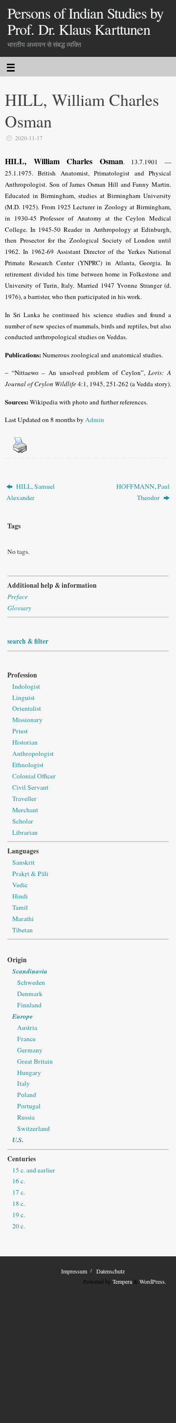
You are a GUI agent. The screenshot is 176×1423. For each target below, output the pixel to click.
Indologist (26, 686)
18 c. (18, 1203)
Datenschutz (110, 1271)
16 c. (18, 1180)
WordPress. (152, 1281)
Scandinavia (29, 970)
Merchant (25, 809)
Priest (20, 730)
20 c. (18, 1226)
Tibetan (22, 929)
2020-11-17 (29, 138)
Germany (30, 1050)
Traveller (24, 798)
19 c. (18, 1214)
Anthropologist (33, 753)
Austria (27, 1027)
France (26, 1038)
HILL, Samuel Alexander (30, 492)
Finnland (29, 1004)
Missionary (27, 719)
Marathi (23, 918)
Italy (23, 1083)
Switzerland (33, 1128)
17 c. (18, 1192)
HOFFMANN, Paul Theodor (143, 492)
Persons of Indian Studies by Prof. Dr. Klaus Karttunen (85, 21)
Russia (26, 1117)
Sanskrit (23, 862)
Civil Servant (30, 787)
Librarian (25, 832)
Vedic (20, 884)
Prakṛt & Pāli (30, 873)
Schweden (31, 982)
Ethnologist (28, 764)
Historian (25, 742)
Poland (26, 1094)
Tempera (122, 1281)
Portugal (29, 1105)
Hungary (29, 1072)
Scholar (22, 821)
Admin (94, 419)
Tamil (20, 907)
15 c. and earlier (33, 1170)
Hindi (20, 896)
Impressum (74, 1271)
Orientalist (26, 708)
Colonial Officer (34, 776)
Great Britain (35, 1061)
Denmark (30, 993)
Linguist (23, 697)
